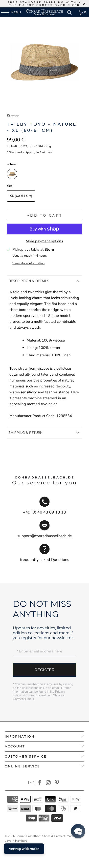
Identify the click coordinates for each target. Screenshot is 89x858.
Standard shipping (22, 152)
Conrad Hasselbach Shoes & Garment (40, 836)
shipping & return (25, 432)
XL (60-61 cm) (21, 196)
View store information (28, 263)
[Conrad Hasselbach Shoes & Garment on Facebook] (40, 783)
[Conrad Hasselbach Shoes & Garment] (44, 12)
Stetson (13, 115)
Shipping (44, 146)
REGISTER (44, 669)
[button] (78, 831)
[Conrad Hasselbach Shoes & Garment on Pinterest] (57, 783)
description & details (28, 281)
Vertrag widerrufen (24, 848)
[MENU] (2, 12)
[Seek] (69, 12)
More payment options (44, 241)
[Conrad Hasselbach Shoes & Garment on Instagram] (48, 783)
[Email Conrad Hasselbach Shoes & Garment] (31, 783)
